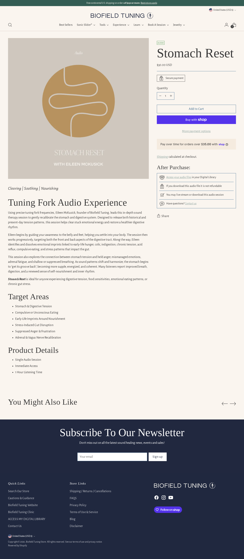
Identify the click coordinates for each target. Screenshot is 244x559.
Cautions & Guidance (21, 498)
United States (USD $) (223, 10)
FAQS (73, 498)
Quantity (162, 88)
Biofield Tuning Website (23, 505)
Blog (72, 519)
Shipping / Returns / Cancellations (90, 491)
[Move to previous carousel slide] (225, 404)
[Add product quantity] (171, 96)
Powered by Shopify (17, 545)
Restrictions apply (149, 3)
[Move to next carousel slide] (233, 404)
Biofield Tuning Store (36, 542)
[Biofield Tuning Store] (122, 16)
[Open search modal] (10, 24)
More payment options (196, 131)
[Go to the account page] (226, 24)
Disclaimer (76, 526)
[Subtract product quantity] (160, 96)
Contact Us (15, 526)
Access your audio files (178, 177)
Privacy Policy (78, 505)
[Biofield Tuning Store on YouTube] (170, 497)
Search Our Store (18, 491)
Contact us (190, 203)
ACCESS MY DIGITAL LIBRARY (26, 519)
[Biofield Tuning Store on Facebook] (156, 497)
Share (165, 216)
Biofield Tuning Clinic (21, 512)
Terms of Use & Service (84, 512)
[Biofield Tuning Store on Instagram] (163, 497)
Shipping (162, 156)
